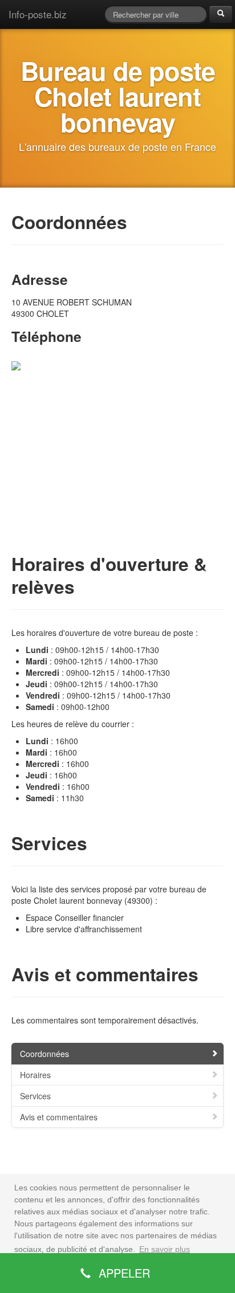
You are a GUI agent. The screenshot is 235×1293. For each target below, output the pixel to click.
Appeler (122, 1273)
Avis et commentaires (59, 1117)
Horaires (35, 1074)
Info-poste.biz (38, 14)
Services (35, 1096)
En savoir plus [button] (164, 1249)
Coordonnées (44, 1053)
